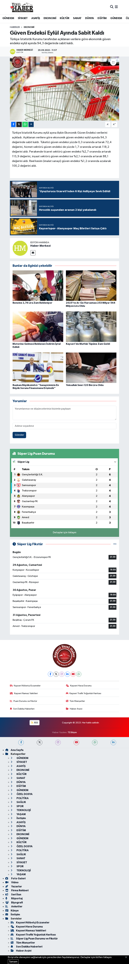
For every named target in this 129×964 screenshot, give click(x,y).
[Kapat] (127, 957)
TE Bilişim (72, 732)
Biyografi (17, 902)
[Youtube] (73, 674)
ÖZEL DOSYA (24, 794)
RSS (36, 722)
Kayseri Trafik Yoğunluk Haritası (85, 693)
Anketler (16, 906)
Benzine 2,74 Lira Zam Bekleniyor (32, 303)
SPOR (19, 806)
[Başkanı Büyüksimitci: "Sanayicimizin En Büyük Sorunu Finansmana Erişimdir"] (38, 367)
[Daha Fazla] (31, 124)
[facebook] (21, 742)
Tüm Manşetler (77, 701)
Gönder (19, 435)
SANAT (77, 18)
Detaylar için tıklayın (64, 532)
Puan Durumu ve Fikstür (25, 701)
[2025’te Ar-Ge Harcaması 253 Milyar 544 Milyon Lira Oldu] (91, 285)
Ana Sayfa (17, 750)
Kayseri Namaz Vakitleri (26, 693)
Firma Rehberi (19, 890)
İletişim (21, 818)
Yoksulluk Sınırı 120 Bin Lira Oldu (85, 385)
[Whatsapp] (78, 674)
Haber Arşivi (76, 709)
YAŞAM (21, 814)
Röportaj (16, 898)
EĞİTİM (102, 18)
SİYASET (23, 18)
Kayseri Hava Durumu (81, 685)
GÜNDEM (8, 18)
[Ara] (111, 7)
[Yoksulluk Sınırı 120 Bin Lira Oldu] (91, 367)
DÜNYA (89, 18)
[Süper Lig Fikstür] (114, 544)
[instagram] (58, 742)
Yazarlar (16, 886)
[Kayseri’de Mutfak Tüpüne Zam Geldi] (91, 326)
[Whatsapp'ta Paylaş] (25, 124)
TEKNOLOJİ (23, 810)
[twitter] (39, 742)
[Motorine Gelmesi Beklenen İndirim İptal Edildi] (38, 326)
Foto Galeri (18, 878)
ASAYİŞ (35, 18)
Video (15, 882)
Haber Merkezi (40, 245)
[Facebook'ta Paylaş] (13, 124)
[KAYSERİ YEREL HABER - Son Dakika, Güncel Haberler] (22, 7)
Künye (15, 910)
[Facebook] (50, 674)
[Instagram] (61, 674)
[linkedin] (113, 742)
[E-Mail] (33, 252)
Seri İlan (16, 894)
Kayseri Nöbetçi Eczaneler (27, 685)
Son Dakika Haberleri (23, 709)
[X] (56, 674)
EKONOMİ (50, 18)
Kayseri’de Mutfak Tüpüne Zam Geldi (88, 344)
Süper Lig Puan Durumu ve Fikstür (37, 938)
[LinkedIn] (67, 674)
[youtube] (76, 742)
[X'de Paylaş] (19, 124)
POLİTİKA (22, 798)
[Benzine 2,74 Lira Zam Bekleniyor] (38, 285)
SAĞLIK (21, 802)
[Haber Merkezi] (20, 248)
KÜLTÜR (64, 18)
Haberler (15, 27)
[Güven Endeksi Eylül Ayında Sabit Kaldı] (64, 89)
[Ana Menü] (116, 7)
